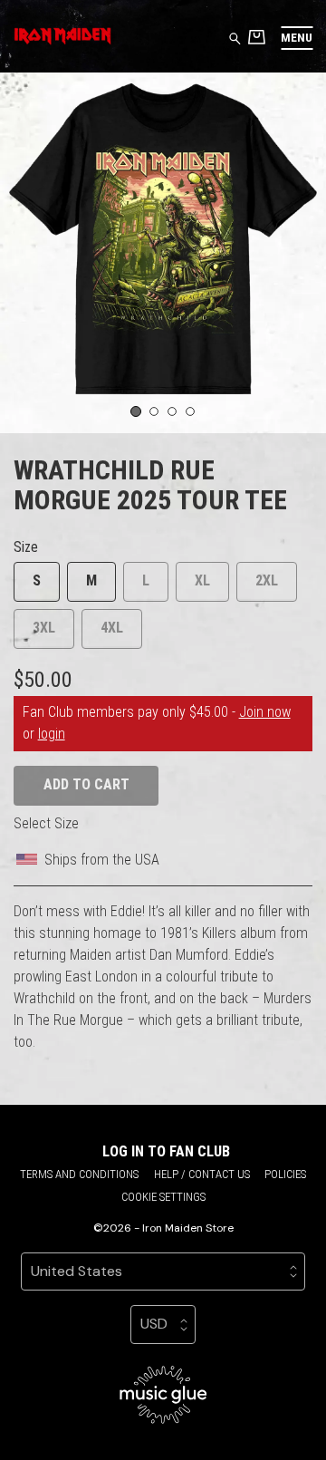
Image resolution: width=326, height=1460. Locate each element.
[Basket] (256, 37)
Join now (265, 711)
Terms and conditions (79, 1174)
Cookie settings (163, 1197)
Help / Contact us (202, 1174)
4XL (112, 627)
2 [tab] (154, 411)
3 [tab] (172, 411)
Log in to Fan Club (166, 1151)
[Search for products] (235, 37)
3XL (44, 627)
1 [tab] (136, 411)
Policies (285, 1174)
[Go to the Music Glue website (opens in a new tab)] (163, 1395)
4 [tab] (190, 411)
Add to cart (86, 784)
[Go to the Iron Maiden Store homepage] (62, 36)
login (51, 733)
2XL (266, 580)
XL (202, 580)
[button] (296, 37)
